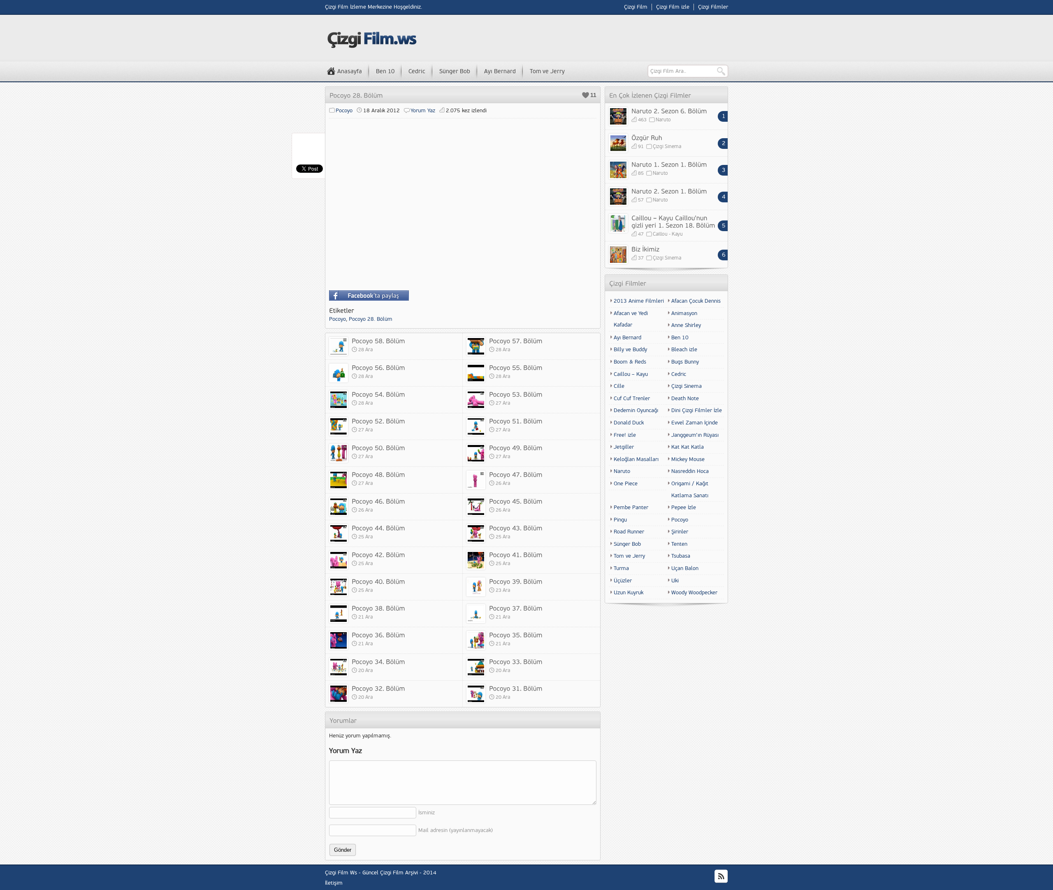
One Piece (626, 483)
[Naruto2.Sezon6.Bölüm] (669, 110)
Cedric (416, 71)
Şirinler (679, 531)
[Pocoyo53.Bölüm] (516, 394)
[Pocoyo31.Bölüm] (516, 688)
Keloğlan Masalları (636, 459)
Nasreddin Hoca (690, 471)
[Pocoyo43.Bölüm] (516, 527)
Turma (621, 568)
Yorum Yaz (423, 110)
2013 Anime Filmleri (639, 301)
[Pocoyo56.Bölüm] (378, 367)
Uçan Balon (684, 568)
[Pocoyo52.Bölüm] (378, 420)
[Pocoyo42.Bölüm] (378, 554)
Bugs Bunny (685, 362)
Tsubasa (680, 556)
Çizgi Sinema (667, 147)
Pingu (620, 520)
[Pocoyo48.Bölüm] (378, 474)
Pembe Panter (631, 507)
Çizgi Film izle (672, 7)
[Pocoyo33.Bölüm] (516, 661)
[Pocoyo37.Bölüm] (516, 608)
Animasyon (684, 313)
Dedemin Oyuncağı (636, 410)
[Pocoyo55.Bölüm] (516, 367)
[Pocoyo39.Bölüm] (516, 581)
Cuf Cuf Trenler (632, 398)
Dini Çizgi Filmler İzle (696, 410)
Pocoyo (344, 110)
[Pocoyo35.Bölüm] (516, 634)
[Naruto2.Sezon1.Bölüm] (669, 191)
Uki (675, 580)
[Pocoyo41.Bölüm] (516, 554)
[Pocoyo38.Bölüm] (378, 608)
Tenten (679, 544)
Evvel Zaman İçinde (694, 423)
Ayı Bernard (500, 71)
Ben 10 (385, 71)
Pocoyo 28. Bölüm (370, 319)
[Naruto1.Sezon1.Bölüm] (669, 164)
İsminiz (426, 812)
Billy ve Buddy (630, 349)
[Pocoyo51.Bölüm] (516, 420)
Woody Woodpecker (694, 592)
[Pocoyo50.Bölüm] (378, 447)
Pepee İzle (683, 507)
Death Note (685, 398)
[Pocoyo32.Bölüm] (378, 688)
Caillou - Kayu (668, 234)
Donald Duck (629, 423)
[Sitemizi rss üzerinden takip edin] (721, 876)
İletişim (334, 883)
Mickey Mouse (688, 459)
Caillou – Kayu (631, 374)
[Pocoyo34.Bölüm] (378, 661)
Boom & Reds (630, 362)
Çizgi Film (635, 7)
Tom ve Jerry (547, 71)
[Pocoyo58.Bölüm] (378, 340)
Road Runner (629, 531)
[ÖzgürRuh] (646, 137)
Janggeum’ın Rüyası (695, 435)
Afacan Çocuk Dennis (696, 301)
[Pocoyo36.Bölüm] (378, 634)
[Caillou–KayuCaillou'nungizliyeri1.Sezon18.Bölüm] (673, 221)
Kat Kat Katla (687, 447)
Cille (619, 386)
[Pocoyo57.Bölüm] (516, 340)
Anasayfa (349, 71)
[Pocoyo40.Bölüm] (378, 581)
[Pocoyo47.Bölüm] (516, 474)
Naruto (663, 120)
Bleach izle (684, 349)
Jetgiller (624, 447)
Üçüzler (623, 580)
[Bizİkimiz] (645, 249)
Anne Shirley (686, 325)
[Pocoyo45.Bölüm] (516, 501)
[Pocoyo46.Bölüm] (378, 501)
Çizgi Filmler (713, 7)
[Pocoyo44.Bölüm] (378, 527)
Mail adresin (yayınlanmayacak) (455, 830)
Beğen (585, 95)
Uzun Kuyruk (628, 592)
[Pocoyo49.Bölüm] (516, 447)
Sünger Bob (454, 71)
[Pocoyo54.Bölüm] (378, 394)
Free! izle (625, 435)
